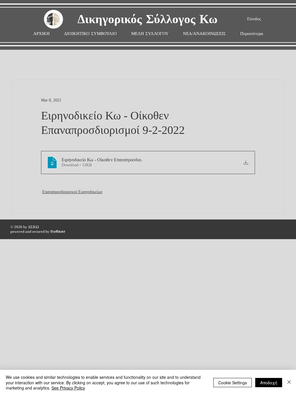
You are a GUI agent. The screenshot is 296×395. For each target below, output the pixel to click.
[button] (150, 33)
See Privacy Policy (68, 388)
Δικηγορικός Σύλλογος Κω (147, 19)
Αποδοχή (268, 382)
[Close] (289, 382)
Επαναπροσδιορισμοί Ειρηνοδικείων (72, 192)
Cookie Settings (232, 382)
